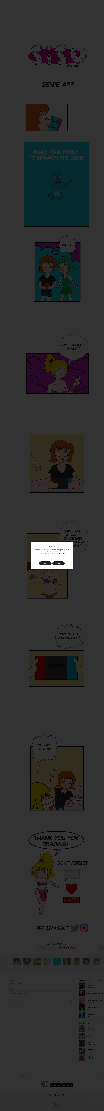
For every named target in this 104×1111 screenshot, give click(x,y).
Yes (58, 563)
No (45, 563)
